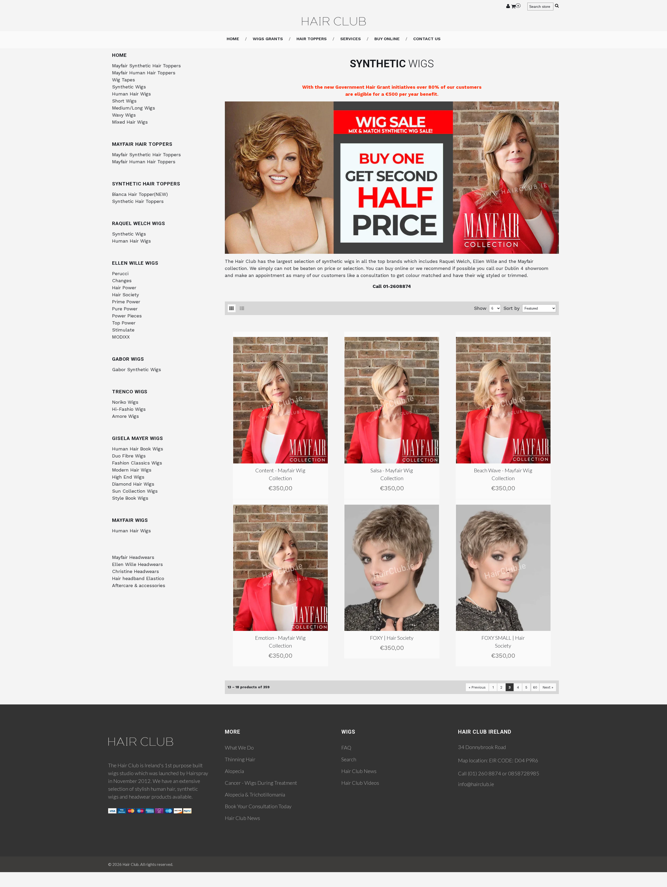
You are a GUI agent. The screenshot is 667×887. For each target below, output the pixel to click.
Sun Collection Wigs (135, 491)
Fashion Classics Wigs (137, 463)
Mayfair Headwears (133, 557)
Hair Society (125, 294)
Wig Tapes (123, 79)
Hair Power (124, 287)
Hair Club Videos (360, 783)
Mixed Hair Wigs (130, 122)
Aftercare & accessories (138, 585)
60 (535, 687)
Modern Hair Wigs (131, 470)
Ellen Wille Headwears (137, 564)
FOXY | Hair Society (391, 638)
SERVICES (350, 38)
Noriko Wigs (125, 402)
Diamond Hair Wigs (133, 484)
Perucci (120, 273)
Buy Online (387, 38)
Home (233, 38)
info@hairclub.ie (476, 784)
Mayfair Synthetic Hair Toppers (146, 65)
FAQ (346, 747)
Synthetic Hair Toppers (138, 201)
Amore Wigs (125, 416)
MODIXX (121, 337)
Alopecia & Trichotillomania (255, 794)
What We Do (239, 747)
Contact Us (427, 38)
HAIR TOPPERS (312, 38)
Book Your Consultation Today (258, 806)
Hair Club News (242, 818)
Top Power (123, 322)
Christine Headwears (135, 571)
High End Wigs (128, 477)
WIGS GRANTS (268, 38)
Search (348, 759)
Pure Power (125, 308)
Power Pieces (127, 315)
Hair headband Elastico (138, 578)
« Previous (477, 687)
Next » (547, 687)
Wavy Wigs (124, 115)
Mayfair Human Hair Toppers (143, 72)
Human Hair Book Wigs (137, 448)
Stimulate (123, 330)
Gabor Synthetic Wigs (136, 369)
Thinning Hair (240, 759)
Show (480, 308)
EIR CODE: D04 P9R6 (513, 760)
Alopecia (234, 771)
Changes (122, 280)
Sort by (511, 308)
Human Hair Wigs (131, 93)
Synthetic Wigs (129, 86)
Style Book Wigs (130, 498)
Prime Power (126, 301)
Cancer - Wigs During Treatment (261, 783)
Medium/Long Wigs (133, 108)
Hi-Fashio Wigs (129, 409)
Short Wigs (124, 101)
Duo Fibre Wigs (129, 455)
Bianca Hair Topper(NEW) (140, 194)
